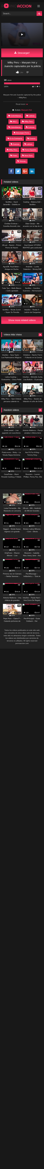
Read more (21, 104)
